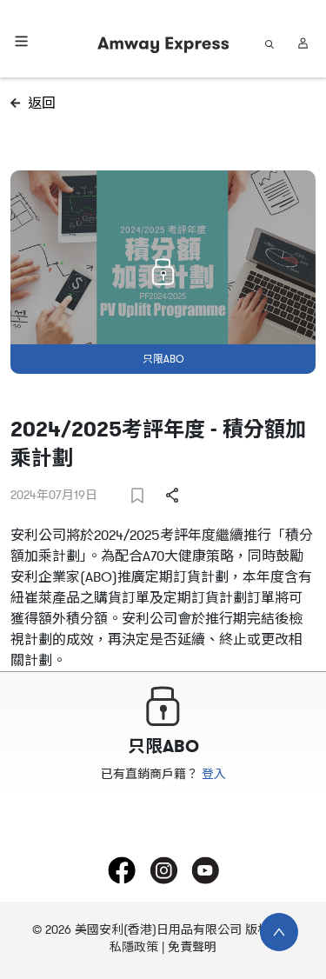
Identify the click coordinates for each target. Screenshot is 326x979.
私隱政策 (134, 947)
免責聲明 (192, 947)
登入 (214, 774)
